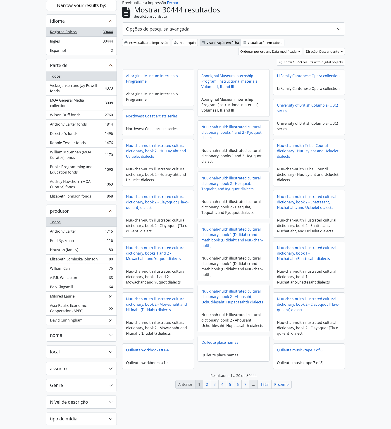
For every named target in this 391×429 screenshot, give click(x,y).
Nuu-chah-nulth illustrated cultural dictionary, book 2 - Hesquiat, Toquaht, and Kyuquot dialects (231, 183)
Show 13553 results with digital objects (313, 62)
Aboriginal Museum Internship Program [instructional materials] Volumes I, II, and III (229, 81)
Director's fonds (81, 134)
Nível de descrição (69, 402)
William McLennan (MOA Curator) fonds (81, 155)
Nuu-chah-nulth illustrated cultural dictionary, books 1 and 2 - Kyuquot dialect (231, 132)
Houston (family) (81, 251)
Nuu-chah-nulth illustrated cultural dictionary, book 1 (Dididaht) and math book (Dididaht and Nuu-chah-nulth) (232, 237)
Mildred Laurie (81, 297)
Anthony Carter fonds (81, 125)
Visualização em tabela (264, 43)
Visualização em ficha (222, 43)
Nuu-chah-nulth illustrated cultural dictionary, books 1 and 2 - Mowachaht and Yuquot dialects (155, 253)
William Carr (81, 269)
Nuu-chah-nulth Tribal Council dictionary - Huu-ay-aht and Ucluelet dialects (308, 151)
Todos (55, 76)
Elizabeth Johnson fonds (81, 197)
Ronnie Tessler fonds (81, 144)
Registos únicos (81, 33)
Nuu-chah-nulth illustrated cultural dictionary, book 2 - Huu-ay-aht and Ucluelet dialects (156, 151)
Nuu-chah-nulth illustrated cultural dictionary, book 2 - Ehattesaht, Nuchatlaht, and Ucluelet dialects (306, 202)
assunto (58, 368)
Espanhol (81, 51)
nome (56, 335)
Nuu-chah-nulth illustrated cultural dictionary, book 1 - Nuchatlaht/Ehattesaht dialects (306, 253)
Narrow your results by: (81, 5)
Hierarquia (187, 43)
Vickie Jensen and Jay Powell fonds (81, 88)
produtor (59, 211)
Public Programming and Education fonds (81, 169)
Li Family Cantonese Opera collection (308, 75)
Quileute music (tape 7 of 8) (300, 350)
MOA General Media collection (81, 103)
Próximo (281, 384)
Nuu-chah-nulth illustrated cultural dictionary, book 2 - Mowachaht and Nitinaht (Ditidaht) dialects (156, 304)
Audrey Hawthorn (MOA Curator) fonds (81, 184)
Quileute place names (219, 342)
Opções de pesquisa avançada (157, 29)
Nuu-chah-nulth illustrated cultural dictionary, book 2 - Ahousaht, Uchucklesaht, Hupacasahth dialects (232, 297)
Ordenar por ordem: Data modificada (269, 51)
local (55, 352)
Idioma (57, 21)
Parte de (58, 65)
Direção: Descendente (323, 51)
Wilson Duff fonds (81, 116)
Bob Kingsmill (81, 288)
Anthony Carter (81, 232)
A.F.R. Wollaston (81, 278)
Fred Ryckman (81, 241)
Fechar (173, 2)
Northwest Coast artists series (152, 116)
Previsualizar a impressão (148, 43)
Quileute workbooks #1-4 (147, 350)
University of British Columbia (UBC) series (307, 108)
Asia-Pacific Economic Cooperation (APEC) (81, 308)
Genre (56, 385)
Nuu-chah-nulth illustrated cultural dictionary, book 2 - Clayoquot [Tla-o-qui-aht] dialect (157, 202)
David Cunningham (81, 321)
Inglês (81, 42)
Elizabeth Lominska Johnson (81, 260)
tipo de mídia (63, 419)
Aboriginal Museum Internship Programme (152, 78)
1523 (264, 384)
